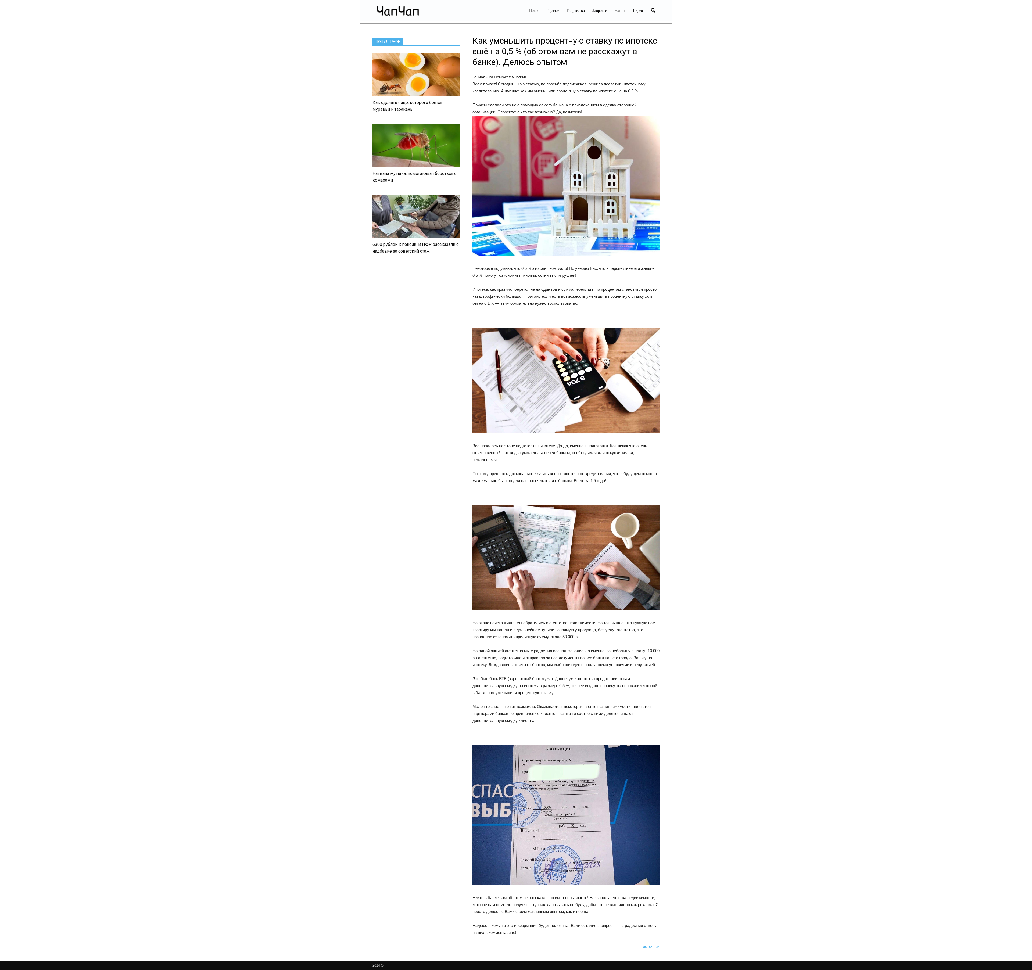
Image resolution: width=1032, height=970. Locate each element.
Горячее (553, 11)
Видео (638, 11)
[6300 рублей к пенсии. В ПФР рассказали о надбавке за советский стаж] (416, 216)
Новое (534, 11)
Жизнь (619, 11)
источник (651, 946)
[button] (653, 10)
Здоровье (599, 11)
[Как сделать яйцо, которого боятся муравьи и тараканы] (416, 74)
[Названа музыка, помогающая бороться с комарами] (416, 145)
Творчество (576, 11)
